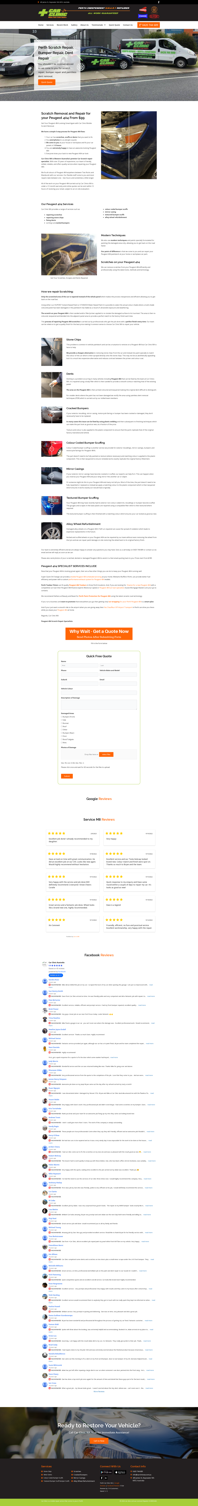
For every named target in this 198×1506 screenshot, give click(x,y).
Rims (65, 742)
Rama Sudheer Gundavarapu (61, 1315)
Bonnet (66, 723)
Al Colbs (52, 1200)
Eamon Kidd (54, 1324)
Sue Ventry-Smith (56, 991)
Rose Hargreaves (55, 1283)
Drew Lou (53, 1336)
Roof (65, 726)
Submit (67, 776)
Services (50, 25)
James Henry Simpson (58, 1079)
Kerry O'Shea (54, 1135)
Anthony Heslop (55, 1182)
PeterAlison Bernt (56, 1245)
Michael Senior (55, 1038)
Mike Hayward (55, 1174)
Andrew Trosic (54, 1117)
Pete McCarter (54, 1000)
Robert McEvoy (55, 1156)
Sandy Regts (54, 1126)
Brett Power (53, 1009)
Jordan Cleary (54, 1147)
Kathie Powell (54, 1306)
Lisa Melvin (53, 1209)
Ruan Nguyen (54, 1088)
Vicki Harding (54, 1295)
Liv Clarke (53, 1191)
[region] (99, 65)
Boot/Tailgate (68, 739)
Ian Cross (52, 1383)
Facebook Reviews (113, 1486)
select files (106, 754)
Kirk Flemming (55, 1275)
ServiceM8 (76, 936)
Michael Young (55, 1227)
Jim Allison (53, 1254)
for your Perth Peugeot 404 (125, 602)
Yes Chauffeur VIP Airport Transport (118, 607)
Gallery (74, 25)
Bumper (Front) (69, 717)
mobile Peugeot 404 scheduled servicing (86, 577)
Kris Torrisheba (55, 1108)
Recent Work (62, 25)
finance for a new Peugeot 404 (139, 585)
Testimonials (97, 25)
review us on (55, 975)
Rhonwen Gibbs (55, 1070)
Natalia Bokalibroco (57, 1354)
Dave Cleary (53, 1374)
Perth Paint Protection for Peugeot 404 (95, 596)
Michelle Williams (56, 1266)
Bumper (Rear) (68, 733)
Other (65, 729)
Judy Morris (53, 1061)
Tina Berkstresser (56, 1236)
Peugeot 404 (62, 610)
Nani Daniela (54, 1047)
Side (64, 720)
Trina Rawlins (54, 1018)
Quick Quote (114, 25)
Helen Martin (54, 1165)
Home (40, 25)
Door (65, 736)
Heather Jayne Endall (57, 1029)
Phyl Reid (52, 1218)
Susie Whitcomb (55, 1365)
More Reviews (99, 1391)
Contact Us (128, 25)
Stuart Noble (54, 1099)
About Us (84, 25)
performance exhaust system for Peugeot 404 (86, 579)
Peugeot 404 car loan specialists (112, 588)
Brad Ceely (53, 1345)
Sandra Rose (54, 980)
